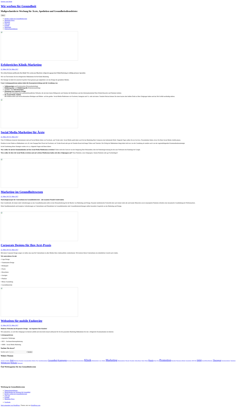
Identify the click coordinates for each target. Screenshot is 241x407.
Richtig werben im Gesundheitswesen (16, 18)
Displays (34, 360)
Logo (100, 360)
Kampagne (62, 360)
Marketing (111, 360)
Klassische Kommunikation (78, 360)
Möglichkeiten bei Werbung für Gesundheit (17, 392)
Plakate (146, 360)
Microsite (127, 360)
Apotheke (7, 360)
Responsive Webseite (180, 360)
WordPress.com (35, 405)
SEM (193, 360)
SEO (195, 360)
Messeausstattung (121, 360)
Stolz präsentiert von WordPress (10, 405)
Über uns (7, 24)
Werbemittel (20, 363)
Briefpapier (16, 360)
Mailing (103, 360)
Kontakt (7, 25)
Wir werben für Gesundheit (18, 6)
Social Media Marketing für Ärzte (23, 132)
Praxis (151, 360)
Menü (3, 15)
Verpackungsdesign (226, 360)
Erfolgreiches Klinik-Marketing (21, 64)
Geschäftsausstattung (43, 360)
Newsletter (132, 360)
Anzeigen (3, 360)
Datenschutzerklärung (11, 29)
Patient (143, 360)
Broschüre (21, 360)
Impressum (8, 27)
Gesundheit (53, 360)
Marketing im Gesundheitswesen (22, 192)
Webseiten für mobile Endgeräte (21, 320)
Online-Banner (138, 360)
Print (158, 360)
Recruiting (174, 360)
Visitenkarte (233, 360)
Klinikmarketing (95, 360)
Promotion (165, 360)
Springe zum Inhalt (6, 1)
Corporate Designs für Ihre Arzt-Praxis (26, 245)
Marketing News (9, 20)
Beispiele (7, 22)
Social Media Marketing (207, 360)
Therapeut (217, 360)
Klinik (87, 360)
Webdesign (5, 363)
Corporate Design (28, 360)
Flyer (37, 360)
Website (13, 363)
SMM (199, 360)
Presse (155, 360)
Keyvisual (69, 360)
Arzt (12, 360)
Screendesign (188, 360)
